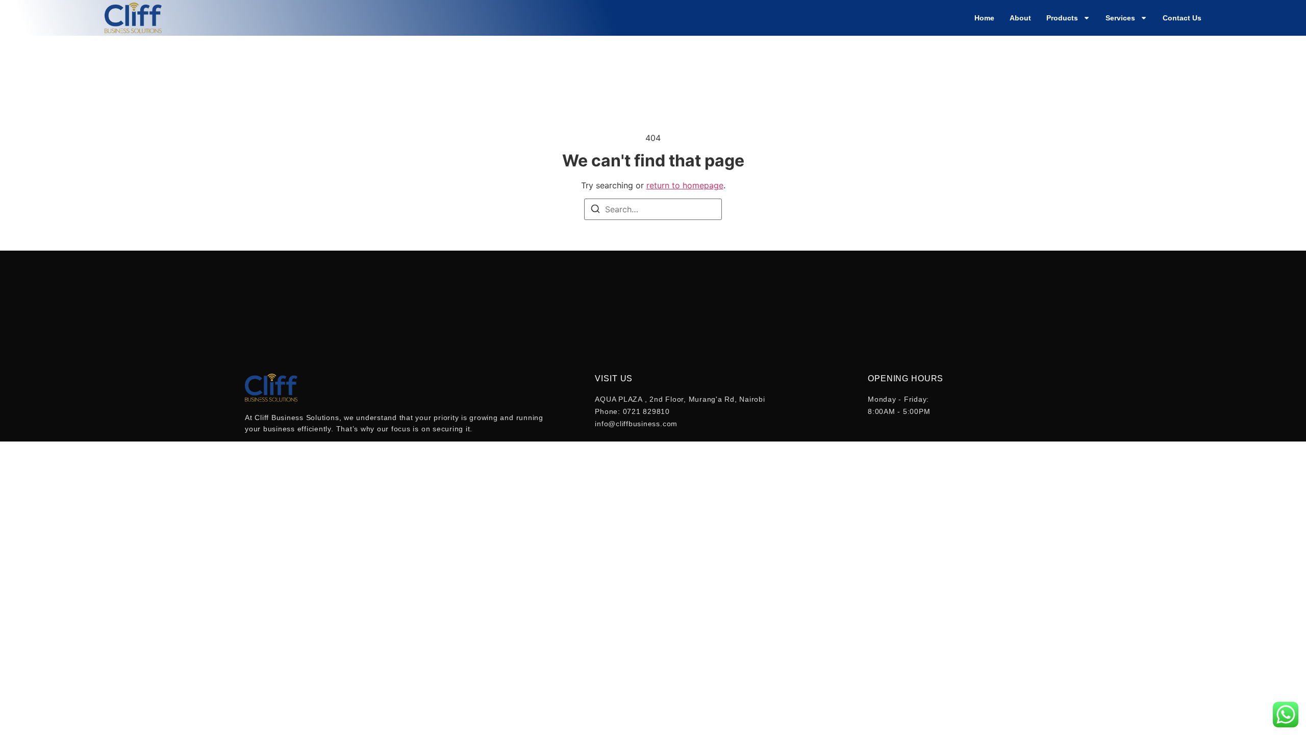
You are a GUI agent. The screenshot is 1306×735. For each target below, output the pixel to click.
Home (984, 18)
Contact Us (1182, 18)
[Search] (595, 210)
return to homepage (684, 185)
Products (1062, 18)
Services (1120, 18)
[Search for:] (653, 209)
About (1020, 18)
